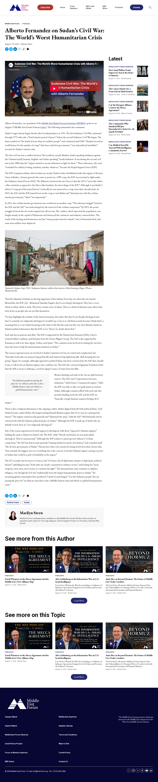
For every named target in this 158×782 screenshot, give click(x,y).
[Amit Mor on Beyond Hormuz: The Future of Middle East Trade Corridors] (129, 559)
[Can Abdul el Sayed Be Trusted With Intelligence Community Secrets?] (142, 146)
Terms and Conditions (68, 735)
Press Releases (74, 7)
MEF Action (9, 761)
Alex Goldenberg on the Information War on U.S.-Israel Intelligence (77, 580)
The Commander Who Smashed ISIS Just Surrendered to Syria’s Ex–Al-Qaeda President (122, 127)
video (43, 127)
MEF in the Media (90, 7)
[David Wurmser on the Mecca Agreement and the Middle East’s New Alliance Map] (28, 559)
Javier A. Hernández (128, 94)
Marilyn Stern (26, 44)
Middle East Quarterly (68, 717)
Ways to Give (64, 744)
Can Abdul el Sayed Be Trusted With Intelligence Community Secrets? (120, 148)
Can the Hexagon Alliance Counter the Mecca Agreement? (120, 107)
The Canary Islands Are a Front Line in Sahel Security (121, 90)
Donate (136, 7)
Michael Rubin (126, 153)
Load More (79, 600)
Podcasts (119, 7)
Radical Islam (13, 502)
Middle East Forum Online (120, 120)
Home (62, 7)
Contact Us (63, 761)
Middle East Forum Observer (121, 67)
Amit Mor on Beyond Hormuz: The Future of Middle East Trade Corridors (129, 580)
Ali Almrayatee (126, 78)
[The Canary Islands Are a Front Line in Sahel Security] (142, 90)
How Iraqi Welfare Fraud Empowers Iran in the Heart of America (121, 73)
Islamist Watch (11, 726)
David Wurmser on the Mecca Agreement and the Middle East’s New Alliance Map (27, 580)
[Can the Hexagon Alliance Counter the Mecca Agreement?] (142, 106)
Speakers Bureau (66, 726)
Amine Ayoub (125, 135)
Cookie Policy (64, 753)
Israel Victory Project (13, 744)
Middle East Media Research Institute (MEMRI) (63, 123)
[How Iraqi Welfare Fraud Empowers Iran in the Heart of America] (142, 71)
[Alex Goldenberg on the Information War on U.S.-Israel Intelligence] (79, 559)
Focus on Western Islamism (16, 753)
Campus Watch (11, 717)
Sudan (27, 502)
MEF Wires (105, 7)
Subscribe (45, 7)
